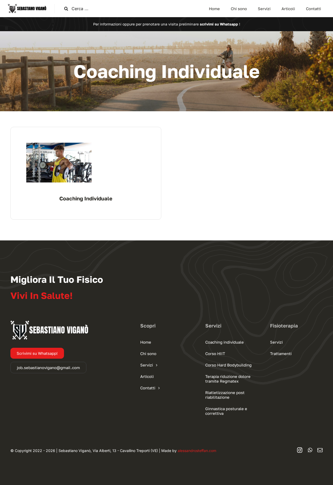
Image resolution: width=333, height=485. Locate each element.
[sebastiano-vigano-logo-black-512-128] (27, 6)
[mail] (320, 450)
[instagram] (299, 450)
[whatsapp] (310, 450)
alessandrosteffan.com (197, 450)
